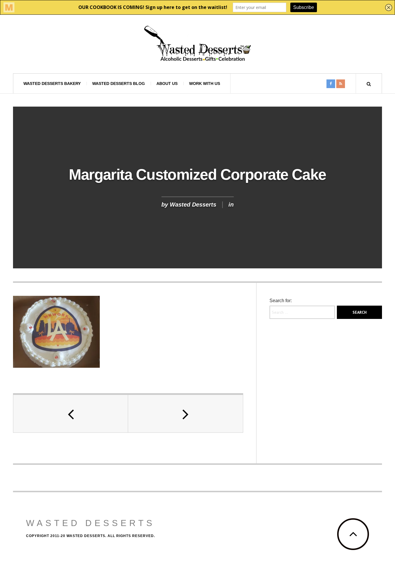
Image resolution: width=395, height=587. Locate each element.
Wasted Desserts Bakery (52, 83)
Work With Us (204, 83)
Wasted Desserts (193, 205)
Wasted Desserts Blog (118, 83)
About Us (167, 83)
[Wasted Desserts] (197, 43)
